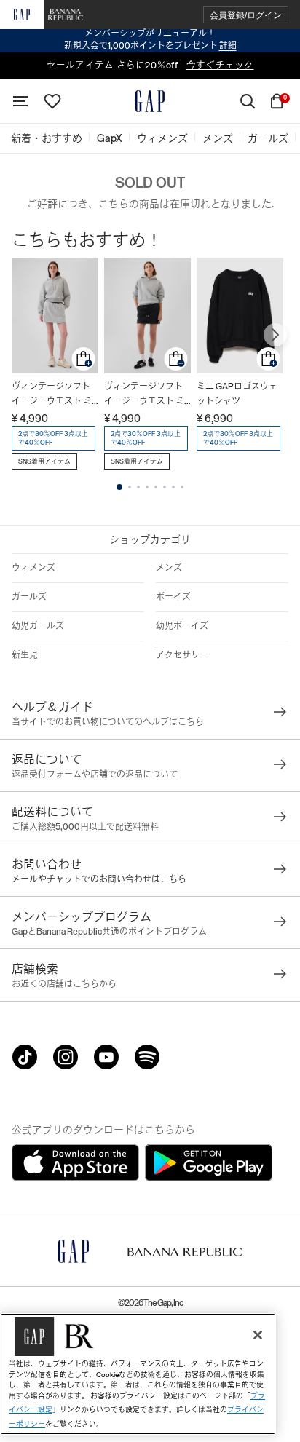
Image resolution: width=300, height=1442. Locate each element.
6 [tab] (164, 487)
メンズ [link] (217, 138)
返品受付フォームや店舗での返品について (95, 774)
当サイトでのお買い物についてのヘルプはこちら (108, 722)
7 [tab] (173, 487)
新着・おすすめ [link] (46, 138)
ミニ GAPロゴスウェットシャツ (237, 393)
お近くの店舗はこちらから (64, 984)
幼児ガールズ (38, 626)
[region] (138, 1374)
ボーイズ (173, 597)
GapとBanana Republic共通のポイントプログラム (109, 932)
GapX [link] (109, 138)
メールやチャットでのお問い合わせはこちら (99, 879)
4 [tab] (147, 487)
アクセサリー (182, 655)
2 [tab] (129, 487)
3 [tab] (138, 487)
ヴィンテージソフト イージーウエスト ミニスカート (52, 394)
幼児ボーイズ (182, 626)
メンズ (169, 568)
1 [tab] (119, 487)
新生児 (25, 655)
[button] (246, 15)
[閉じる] (258, 1335)
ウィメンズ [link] (162, 138)
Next (275, 334)
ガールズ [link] (268, 138)
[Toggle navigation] (20, 101)
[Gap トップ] (150, 101)
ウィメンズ (33, 568)
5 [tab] (155, 487)
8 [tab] (182, 487)
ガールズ (29, 597)
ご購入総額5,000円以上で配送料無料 (85, 827)
